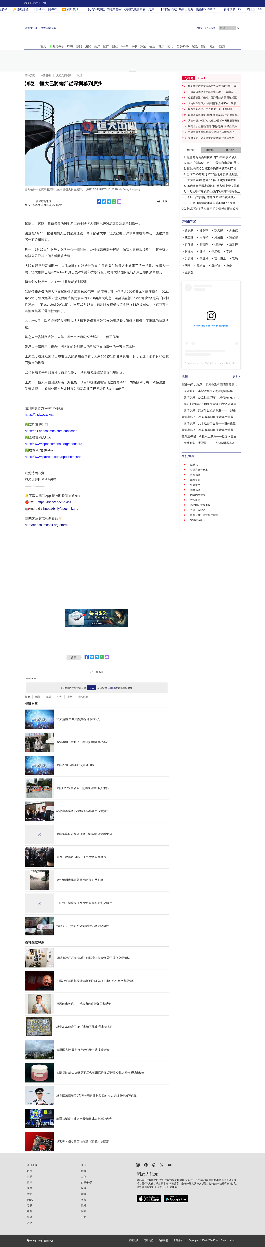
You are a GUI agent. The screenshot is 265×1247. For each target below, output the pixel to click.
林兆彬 (189, 251)
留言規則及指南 (31, 678)
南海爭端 (195, 479)
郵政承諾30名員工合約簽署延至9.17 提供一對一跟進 (213, 169)
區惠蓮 (189, 272)
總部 (37, 696)
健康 (161, 46)
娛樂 (222, 46)
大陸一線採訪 (197, 510)
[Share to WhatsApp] (114, 201)
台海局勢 (195, 474)
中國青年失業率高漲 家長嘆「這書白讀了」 (212, 132)
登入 (91, 687)
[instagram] (138, 1164)
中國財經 (46, 75)
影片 (29, 1170)
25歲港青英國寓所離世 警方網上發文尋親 (213, 185)
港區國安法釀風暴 (200, 505)
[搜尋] (238, 28)
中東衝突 (195, 484)
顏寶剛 (204, 244)
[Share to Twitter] (104, 201)
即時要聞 (30, 75)
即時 (70, 46)
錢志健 (189, 237)
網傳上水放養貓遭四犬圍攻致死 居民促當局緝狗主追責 (213, 126)
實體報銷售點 (48, 28)
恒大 (59, 696)
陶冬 (188, 265)
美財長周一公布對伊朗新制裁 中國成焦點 (211, 137)
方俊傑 (233, 230)
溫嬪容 (201, 265)
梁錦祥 (204, 237)
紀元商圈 (210, 28)
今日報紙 (32, 1165)
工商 (83, 1217)
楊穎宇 (218, 244)
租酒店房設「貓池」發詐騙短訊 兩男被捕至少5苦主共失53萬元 (213, 97)
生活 (152, 46)
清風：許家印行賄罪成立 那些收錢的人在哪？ (213, 197)
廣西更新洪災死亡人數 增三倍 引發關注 (210, 109)
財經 (115, 46)
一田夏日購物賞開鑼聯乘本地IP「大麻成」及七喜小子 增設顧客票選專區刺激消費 (213, 92)
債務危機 (83, 696)
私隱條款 (178, 1240)
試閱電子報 (31, 28)
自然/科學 (182, 46)
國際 (106, 46)
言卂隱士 (220, 258)
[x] (161, 1164)
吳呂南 (218, 237)
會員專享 (58, 46)
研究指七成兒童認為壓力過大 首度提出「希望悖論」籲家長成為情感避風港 (213, 86)
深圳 (48, 696)
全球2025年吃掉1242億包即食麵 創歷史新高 (214, 175)
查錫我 (215, 265)
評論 (143, 46)
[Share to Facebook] (99, 201)
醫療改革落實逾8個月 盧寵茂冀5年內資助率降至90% (214, 115)
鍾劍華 (204, 230)
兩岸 (97, 46)
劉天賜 (218, 230)
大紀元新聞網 (63, 75)
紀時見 (194, 464)
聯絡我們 (148, 1240)
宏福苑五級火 (197, 520)
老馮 (235, 258)
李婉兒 (204, 258)
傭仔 (202, 251)
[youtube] (169, 1164)
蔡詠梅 (233, 244)
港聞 (88, 46)
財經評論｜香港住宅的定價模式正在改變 (212, 208)
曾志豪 (189, 230)
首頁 (43, 46)
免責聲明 (163, 1240)
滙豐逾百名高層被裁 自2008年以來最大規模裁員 (213, 157)
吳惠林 (189, 258)
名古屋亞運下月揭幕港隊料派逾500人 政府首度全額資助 (213, 103)
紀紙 (195, 46)
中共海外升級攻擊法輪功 (204, 515)
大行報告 (195, 500)
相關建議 (133, 1240)
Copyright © (195, 1240)
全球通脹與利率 (199, 469)
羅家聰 (233, 237)
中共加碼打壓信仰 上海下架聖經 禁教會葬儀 (213, 192)
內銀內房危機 (197, 495)
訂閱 (112, 687)
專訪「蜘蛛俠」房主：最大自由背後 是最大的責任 (213, 163)
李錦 (229, 251)
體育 (204, 46)
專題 (29, 1211)
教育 (213, 46)
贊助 (199, 28)
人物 (29, 1222)
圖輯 (83, 1211)
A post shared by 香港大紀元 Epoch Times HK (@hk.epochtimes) (221, 363)
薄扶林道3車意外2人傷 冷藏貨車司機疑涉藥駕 (214, 120)
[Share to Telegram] (109, 201)
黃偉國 (189, 244)
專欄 (134, 46)
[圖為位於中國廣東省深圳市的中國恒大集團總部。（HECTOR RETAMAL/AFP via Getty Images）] (97, 138)
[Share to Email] (119, 201)
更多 (229, 265)
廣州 (69, 696)
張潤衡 (215, 251)
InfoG (124, 46)
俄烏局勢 (195, 490)
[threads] (153, 1164)
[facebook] (146, 1164)
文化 (170, 46)
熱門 (79, 46)
